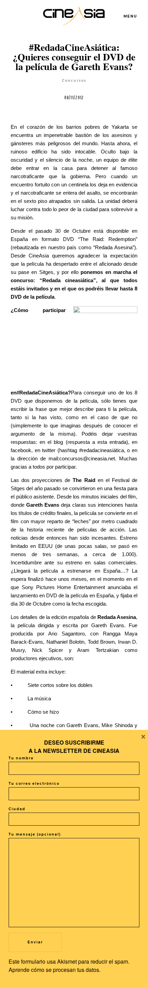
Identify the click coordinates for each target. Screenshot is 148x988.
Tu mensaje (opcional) (35, 834)
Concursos (74, 80)
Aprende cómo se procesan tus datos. (55, 970)
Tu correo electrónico (34, 783)
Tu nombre (21, 758)
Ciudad (17, 809)
